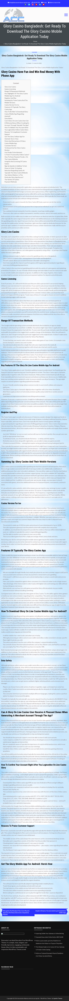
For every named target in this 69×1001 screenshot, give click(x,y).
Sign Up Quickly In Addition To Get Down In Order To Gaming (16, 167)
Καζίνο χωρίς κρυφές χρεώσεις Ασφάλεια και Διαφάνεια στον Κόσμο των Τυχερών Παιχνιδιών (49, 942)
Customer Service (10, 146)
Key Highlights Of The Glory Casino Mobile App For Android (16, 95)
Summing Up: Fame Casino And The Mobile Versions (16, 101)
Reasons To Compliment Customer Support (16, 133)
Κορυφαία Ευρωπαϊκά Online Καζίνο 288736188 (49, 937)
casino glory (16, 252)
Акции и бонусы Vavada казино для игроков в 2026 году (50, 911)
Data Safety (8, 118)
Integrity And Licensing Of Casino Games (16, 163)
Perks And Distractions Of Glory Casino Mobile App (15, 142)
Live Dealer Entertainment (13, 152)
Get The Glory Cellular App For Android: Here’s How (15, 138)
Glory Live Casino (10, 87)
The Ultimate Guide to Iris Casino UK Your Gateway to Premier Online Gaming (50, 948)
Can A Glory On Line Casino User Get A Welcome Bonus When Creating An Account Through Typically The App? (17, 123)
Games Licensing (10, 89)
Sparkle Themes (58, 998)
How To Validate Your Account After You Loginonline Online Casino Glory (16, 129)
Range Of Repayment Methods (15, 91)
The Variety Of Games (12, 179)
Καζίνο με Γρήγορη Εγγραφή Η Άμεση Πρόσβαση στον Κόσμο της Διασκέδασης (49, 954)
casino (34, 52)
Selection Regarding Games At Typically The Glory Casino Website (16, 172)
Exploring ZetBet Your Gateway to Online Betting (50, 933)
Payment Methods (11, 182)
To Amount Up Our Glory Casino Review (15, 149)
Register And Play (10, 98)
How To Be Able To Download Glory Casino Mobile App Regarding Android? (16, 114)
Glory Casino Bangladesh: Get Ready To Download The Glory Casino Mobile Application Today (34, 57)
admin (29, 63)
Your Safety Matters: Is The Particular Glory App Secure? (14, 176)
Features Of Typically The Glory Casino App (15, 108)
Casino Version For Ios (12, 105)
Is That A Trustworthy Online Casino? (17, 155)
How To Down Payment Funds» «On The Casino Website (16, 158)
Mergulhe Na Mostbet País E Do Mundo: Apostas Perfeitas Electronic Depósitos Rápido (16, 912)
